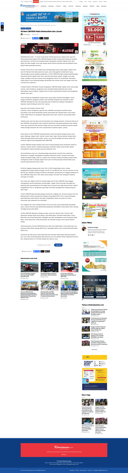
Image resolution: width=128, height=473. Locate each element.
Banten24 (103, 6)
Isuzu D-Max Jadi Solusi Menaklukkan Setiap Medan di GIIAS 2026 (68, 275)
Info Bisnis (43, 6)
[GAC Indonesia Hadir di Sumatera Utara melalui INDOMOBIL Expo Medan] (86, 336)
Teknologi (78, 6)
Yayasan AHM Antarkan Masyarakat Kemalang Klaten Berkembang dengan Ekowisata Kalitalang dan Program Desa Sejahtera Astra (29, 294)
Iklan (86, 1)
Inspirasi (85, 6)
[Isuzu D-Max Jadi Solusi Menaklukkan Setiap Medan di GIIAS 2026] (69, 267)
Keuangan (51, 6)
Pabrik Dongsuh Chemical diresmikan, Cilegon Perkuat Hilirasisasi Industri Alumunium (99, 343)
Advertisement (83, 470)
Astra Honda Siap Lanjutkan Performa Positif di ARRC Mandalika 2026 (28, 275)
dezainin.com (104, 470)
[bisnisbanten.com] (30, 6)
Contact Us (90, 470)
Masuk (105, 1)
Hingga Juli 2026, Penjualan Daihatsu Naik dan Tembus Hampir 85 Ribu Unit (98, 328)
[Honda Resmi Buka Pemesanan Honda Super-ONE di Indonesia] (49, 267)
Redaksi (81, 1)
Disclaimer (95, 1)
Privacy (89, 1)
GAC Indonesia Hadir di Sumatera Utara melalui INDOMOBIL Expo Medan (56, 1)
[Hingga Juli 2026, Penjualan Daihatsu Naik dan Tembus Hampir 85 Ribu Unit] (86, 329)
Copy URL (58, 245)
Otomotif (58, 6)
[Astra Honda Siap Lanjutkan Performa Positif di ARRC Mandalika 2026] (29, 267)
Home (23, 25)
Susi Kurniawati (26, 34)
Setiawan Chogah (93, 227)
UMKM (97, 6)
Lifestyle (70, 6)
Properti (92, 6)
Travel (64, 6)
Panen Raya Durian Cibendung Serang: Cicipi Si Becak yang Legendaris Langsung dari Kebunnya (87, 410)
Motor (31, 25)
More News (94, 349)
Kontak (100, 1)
